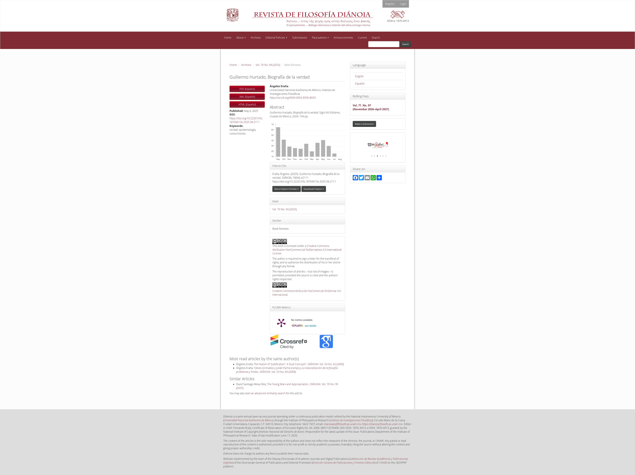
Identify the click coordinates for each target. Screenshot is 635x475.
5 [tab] (383, 156)
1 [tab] (371, 156)
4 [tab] (380, 156)
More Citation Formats (286, 188)
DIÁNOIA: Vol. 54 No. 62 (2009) (326, 364)
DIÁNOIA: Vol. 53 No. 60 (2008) (278, 372)
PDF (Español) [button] (247, 88)
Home (227, 37)
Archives (256, 37)
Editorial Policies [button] (276, 37)
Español (359, 83)
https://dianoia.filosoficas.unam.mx (382, 424)
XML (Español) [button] (247, 96)
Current (362, 37)
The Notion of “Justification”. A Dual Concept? (280, 364)
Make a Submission (364, 123)
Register (390, 4)
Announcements (343, 37)
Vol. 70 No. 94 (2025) (268, 65)
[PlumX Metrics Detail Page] (281, 323)
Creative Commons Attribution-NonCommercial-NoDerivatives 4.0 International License (307, 249)
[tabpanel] (378, 145)
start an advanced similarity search (265, 393)
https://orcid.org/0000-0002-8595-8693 (293, 97)
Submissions (299, 37)
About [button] (240, 37)
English (359, 76)
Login (403, 4)
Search (376, 37)
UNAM (383, 462)
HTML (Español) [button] (247, 104)
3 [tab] (377, 156)
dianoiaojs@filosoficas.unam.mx (342, 424)
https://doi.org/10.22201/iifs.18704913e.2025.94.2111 (246, 120)
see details (310, 325)
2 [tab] (374, 156)
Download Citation (313, 188)
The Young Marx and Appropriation (288, 384)
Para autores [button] (319, 37)
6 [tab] (385, 156)
